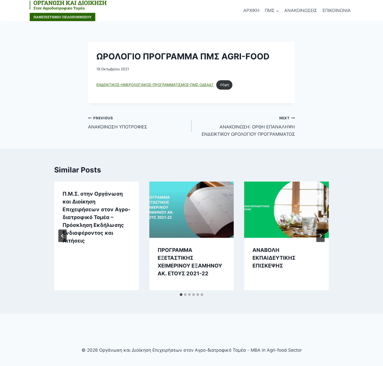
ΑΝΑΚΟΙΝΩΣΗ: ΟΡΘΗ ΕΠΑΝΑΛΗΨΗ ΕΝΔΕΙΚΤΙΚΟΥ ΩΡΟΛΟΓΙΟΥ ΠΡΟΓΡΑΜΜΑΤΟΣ (248, 126)
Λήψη (224, 85)
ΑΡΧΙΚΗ (251, 10)
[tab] (181, 294)
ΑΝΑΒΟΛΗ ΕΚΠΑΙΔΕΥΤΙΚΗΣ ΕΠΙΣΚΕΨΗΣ (273, 258)
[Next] (320, 235)
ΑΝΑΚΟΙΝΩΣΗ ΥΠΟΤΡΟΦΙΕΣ (117, 123)
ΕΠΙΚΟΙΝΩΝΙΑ (337, 10)
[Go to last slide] (62, 235)
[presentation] (191, 210)
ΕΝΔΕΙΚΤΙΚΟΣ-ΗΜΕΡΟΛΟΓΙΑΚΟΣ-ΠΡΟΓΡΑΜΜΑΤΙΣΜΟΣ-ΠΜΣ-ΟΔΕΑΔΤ (155, 85)
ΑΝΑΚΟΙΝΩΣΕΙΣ (300, 10)
